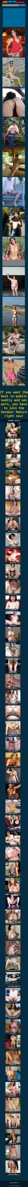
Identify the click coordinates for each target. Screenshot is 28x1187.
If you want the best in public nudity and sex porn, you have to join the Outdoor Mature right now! (14, 404)
